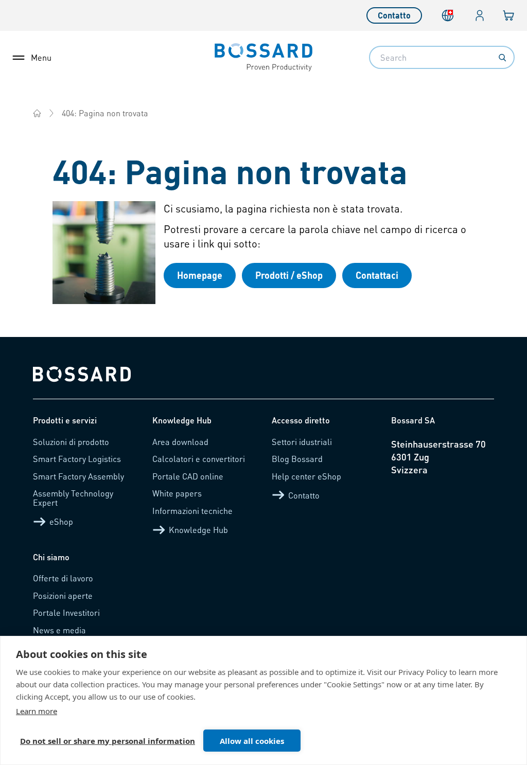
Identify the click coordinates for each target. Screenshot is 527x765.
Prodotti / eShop (289, 275)
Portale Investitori (66, 612)
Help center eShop (306, 476)
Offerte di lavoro (63, 578)
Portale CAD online (187, 476)
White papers (177, 493)
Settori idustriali (302, 441)
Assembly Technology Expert (73, 498)
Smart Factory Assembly (78, 476)
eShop (61, 521)
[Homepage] (37, 113)
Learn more (36, 711)
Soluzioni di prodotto (71, 441)
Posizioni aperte (63, 595)
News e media (59, 630)
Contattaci (377, 275)
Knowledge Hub (198, 529)
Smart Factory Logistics (77, 458)
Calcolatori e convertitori (198, 458)
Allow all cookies (252, 741)
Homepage (199, 275)
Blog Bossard (297, 458)
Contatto (394, 15)
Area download (180, 441)
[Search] (502, 58)
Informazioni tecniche (192, 510)
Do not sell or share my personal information (107, 741)
